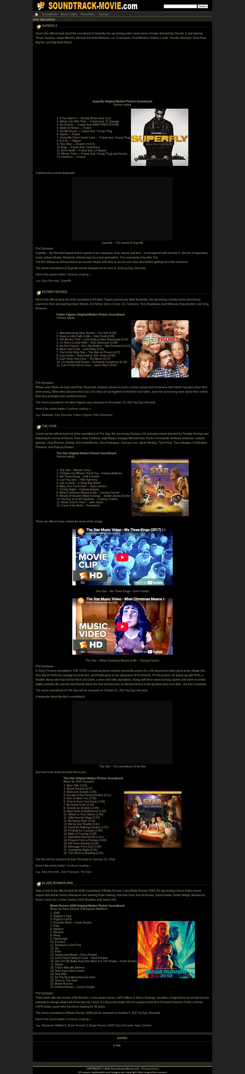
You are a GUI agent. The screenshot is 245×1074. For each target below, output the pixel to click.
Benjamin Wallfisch (54, 1025)
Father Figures (54, 291)
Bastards (47, 414)
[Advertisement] (122, 72)
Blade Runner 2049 (57, 882)
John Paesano (70, 871)
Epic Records (50, 280)
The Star (49, 426)
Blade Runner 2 (78, 1025)
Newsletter (88, 14)
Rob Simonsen (102, 414)
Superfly (50, 25)
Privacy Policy (150, 1068)
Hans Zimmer (143, 1025)
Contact (103, 14)
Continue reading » (78, 274)
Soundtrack (49, 14)
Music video (69, 14)
